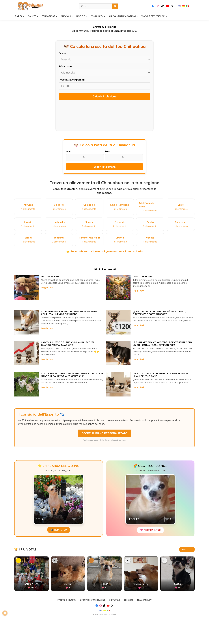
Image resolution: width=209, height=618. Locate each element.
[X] (172, 6)
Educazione (48, 16)
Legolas (133, 519)
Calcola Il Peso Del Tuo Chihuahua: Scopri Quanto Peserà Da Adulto (67, 343)
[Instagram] (158, 6)
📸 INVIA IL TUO (58, 529)
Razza (18, 16)
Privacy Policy (144, 600)
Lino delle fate (50, 276)
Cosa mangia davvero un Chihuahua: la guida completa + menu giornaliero (69, 313)
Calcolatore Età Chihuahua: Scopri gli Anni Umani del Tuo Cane (160, 375)
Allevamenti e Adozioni (122, 16)
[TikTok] (162, 6)
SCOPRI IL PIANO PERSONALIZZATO (104, 433)
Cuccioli (66, 16)
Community (96, 16)
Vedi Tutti (187, 549)
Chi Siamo (128, 600)
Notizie (80, 16)
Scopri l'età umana (105, 166)
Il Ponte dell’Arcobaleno (92, 600)
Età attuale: (66, 66)
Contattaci (114, 600)
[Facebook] (153, 6)
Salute (32, 16)
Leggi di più (47, 287)
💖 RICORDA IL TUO (150, 530)
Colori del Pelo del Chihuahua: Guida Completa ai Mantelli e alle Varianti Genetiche (72, 375)
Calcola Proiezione (104, 96)
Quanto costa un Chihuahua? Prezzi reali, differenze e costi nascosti (159, 313)
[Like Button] (74, 519)
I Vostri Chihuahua (67, 600)
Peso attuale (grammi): (72, 79)
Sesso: (63, 53)
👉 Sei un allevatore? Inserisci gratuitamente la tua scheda (104, 251)
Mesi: (108, 151)
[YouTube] (167, 6)
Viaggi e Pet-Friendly (153, 16)
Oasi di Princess (142, 276)
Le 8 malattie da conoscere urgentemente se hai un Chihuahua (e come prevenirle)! (163, 343)
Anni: (69, 151)
